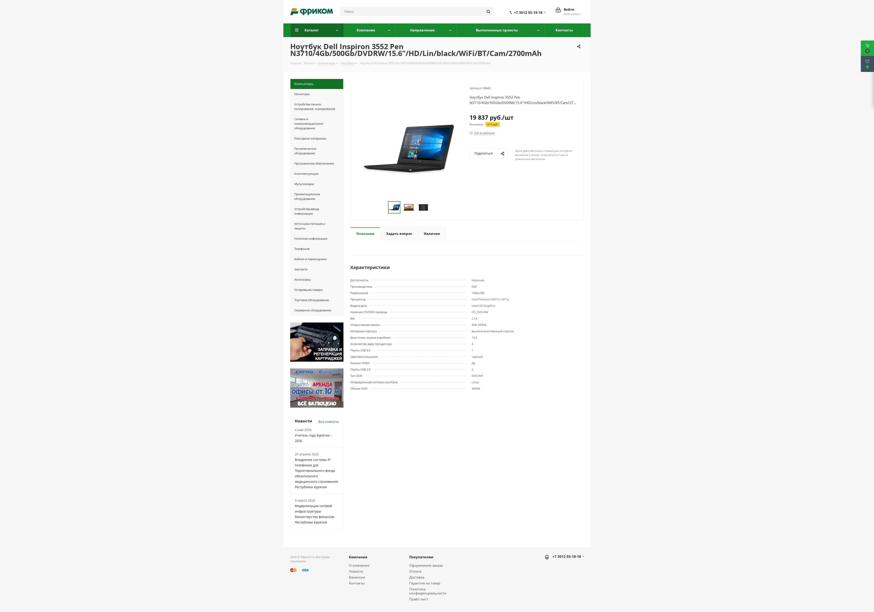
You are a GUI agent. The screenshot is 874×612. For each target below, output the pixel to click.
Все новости (328, 421)
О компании (359, 565)
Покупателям (421, 557)
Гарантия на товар (424, 583)
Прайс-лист (418, 599)
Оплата (415, 571)
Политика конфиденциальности (427, 591)
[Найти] (488, 11)
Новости (356, 571)
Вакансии (357, 577)
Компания (358, 557)
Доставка (416, 577)
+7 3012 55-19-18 (528, 12)
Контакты (357, 583)
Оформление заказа (426, 565)
